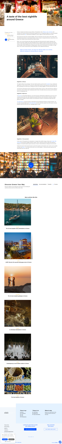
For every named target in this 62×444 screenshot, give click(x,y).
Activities (35, 184)
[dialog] (8, 438)
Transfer (49, 184)
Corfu (22, 415)
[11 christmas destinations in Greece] (17, 313)
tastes (23, 147)
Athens (22, 412)
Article (18, 260)
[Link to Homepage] (6, 4)
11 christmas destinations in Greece (17, 329)
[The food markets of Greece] (17, 380)
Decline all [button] (11, 439)
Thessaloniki (23, 413)
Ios (25, 34)
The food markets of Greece (17, 397)
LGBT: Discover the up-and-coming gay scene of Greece (18, 262)
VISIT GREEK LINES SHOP (50, 429)
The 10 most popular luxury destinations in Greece (17, 228)
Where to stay (48, 410)
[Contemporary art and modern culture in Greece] (17, 347)
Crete (22, 414)
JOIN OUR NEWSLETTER (30, 429)
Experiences (35, 413)
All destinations (23, 416)
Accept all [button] (5, 439)
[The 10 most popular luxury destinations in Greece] (17, 212)
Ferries (56, 184)
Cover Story (18, 294)
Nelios (56, 442)
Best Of (17, 328)
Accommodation (42, 184)
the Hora (19, 95)
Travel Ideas (35, 412)
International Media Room (8, 431)
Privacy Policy (6, 426)
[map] (53, 2)
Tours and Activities (36, 414)
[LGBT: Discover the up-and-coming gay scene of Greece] (18, 245)
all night (52, 141)
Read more (7, 437)
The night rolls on (20, 101)
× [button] (14, 434)
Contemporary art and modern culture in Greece (18, 363)
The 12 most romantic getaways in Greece (17, 296)
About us (5, 428)
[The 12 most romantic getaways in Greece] (17, 279)
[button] (8, 441)
